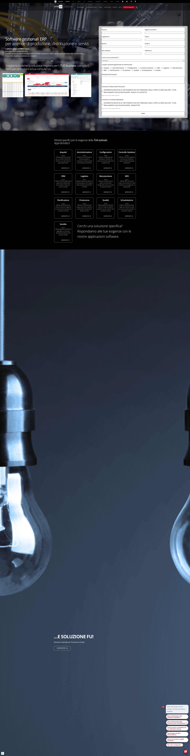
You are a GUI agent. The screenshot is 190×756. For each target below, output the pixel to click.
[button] (136, 7)
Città (147, 37)
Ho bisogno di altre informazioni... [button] (173, 734)
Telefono (148, 51)
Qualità (136, 70)
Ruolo (104, 44)
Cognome (106, 37)
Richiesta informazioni (109, 74)
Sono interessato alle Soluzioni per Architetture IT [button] (177, 722)
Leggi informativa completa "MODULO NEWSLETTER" (111, 108)
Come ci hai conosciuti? (110, 58)
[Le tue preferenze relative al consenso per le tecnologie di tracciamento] (2, 753)
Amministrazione (118, 68)
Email (147, 44)
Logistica (166, 68)
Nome (104, 30)
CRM (158, 68)
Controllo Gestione (146, 68)
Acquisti (106, 68)
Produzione (126, 70)
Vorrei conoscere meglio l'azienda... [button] (175, 740)
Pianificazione (114, 70)
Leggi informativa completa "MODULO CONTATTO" (111, 95)
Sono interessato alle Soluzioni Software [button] (174, 716)
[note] (177, 709)
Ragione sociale (151, 30)
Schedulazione (147, 70)
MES (105, 70)
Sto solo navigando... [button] (174, 745)
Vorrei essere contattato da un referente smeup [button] (176, 728)
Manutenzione (177, 68)
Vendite (158, 70)
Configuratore (132, 68)
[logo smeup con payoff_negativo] (64, 6)
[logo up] (55, 1)
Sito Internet (106, 51)
